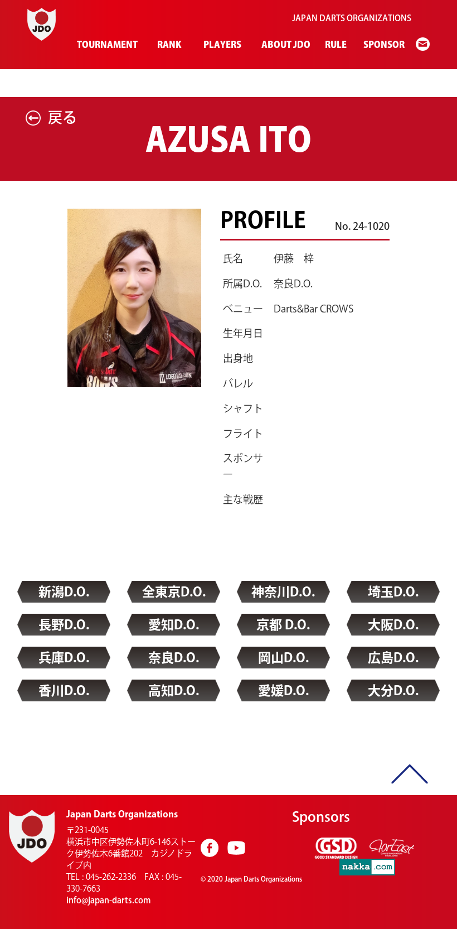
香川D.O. (63, 690)
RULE (335, 44)
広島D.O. (393, 657)
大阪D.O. (393, 624)
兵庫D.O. (63, 657)
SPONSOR (382, 44)
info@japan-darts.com (108, 900)
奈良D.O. (173, 657)
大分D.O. (393, 690)
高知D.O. (173, 690)
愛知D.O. (173, 624)
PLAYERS (221, 44)
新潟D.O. (63, 591)
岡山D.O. (283, 657)
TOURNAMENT (105, 44)
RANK (168, 44)
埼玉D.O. (393, 591)
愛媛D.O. (283, 690)
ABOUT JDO (284, 44)
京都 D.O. (283, 624)
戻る (62, 117)
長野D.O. (63, 624)
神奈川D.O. (283, 591)
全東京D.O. (174, 591)
